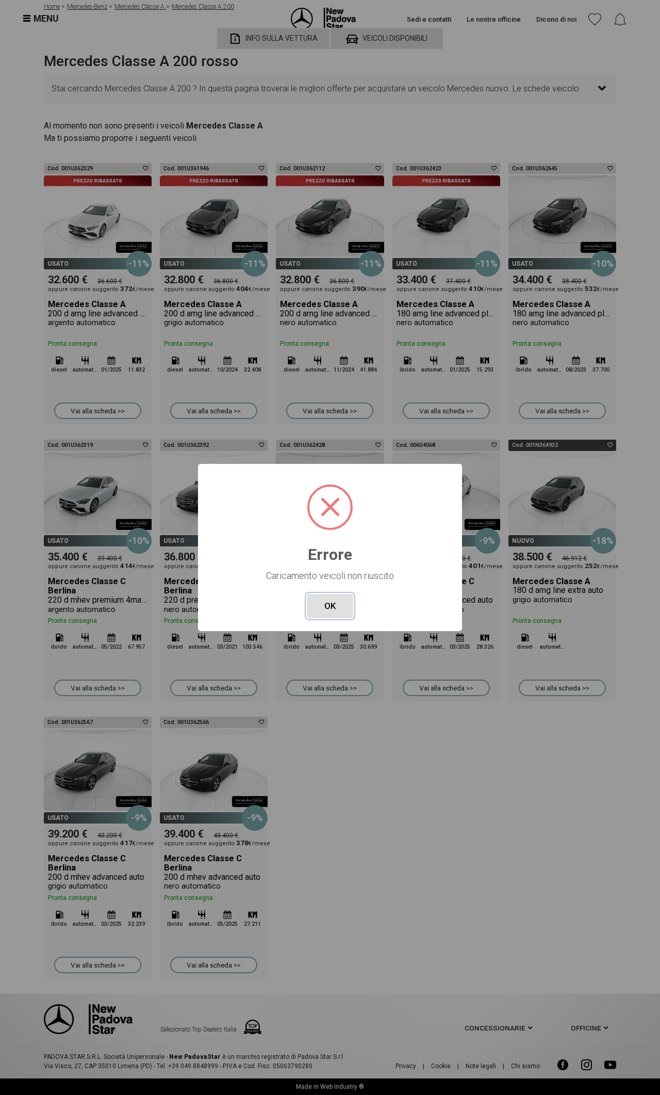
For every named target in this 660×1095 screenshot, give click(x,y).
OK (330, 606)
